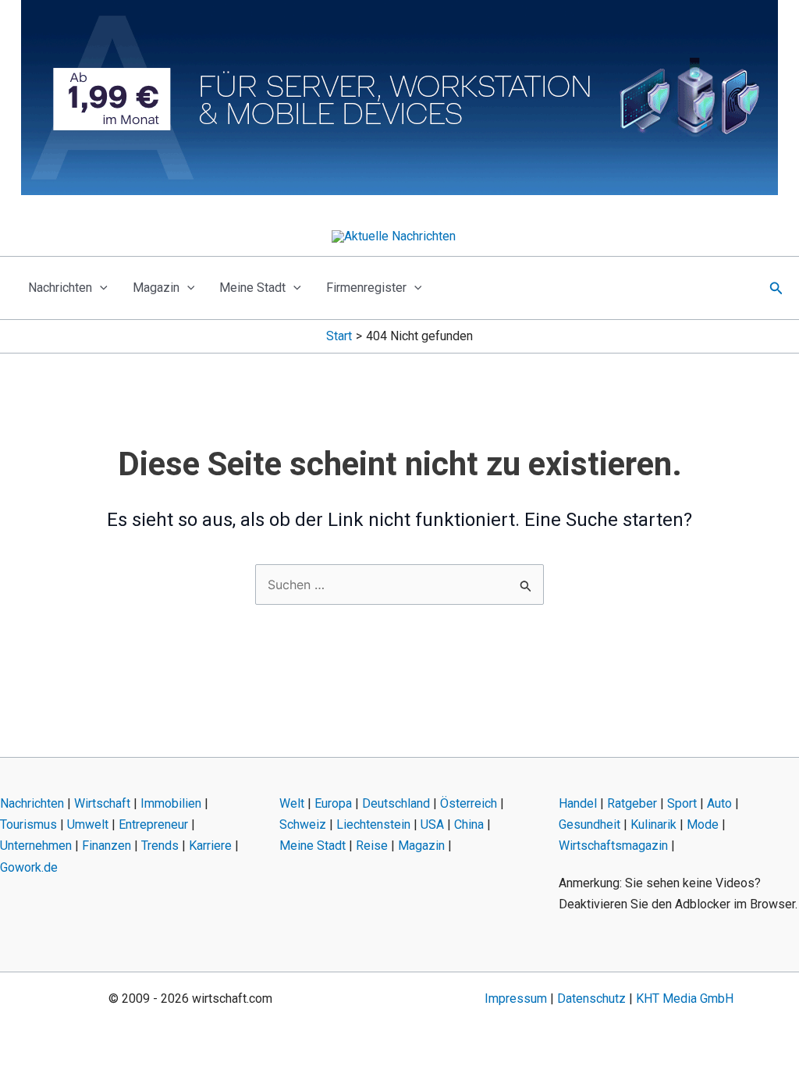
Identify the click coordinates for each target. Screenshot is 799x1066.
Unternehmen (36, 845)
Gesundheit (589, 824)
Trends (160, 845)
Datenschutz (591, 998)
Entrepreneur (153, 824)
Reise (372, 845)
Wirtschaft (102, 803)
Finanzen (106, 845)
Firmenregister (366, 287)
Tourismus (28, 824)
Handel (578, 803)
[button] (100, 288)
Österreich (468, 803)
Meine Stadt (252, 287)
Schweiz (302, 824)
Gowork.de (29, 867)
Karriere (210, 845)
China (469, 824)
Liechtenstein (373, 824)
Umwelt (87, 824)
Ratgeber (632, 803)
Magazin (156, 287)
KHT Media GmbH (684, 998)
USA (432, 824)
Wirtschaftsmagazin (613, 845)
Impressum (516, 998)
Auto (719, 803)
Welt (291, 803)
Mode (703, 824)
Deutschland (396, 803)
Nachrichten (60, 287)
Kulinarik (653, 824)
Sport (682, 803)
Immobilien (170, 803)
